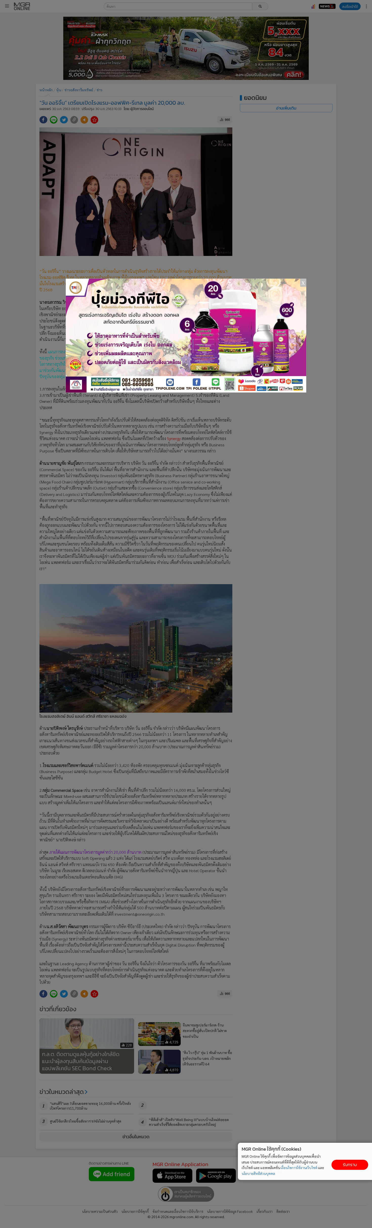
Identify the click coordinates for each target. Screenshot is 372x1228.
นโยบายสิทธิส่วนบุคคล (258, 1173)
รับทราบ (350, 1164)
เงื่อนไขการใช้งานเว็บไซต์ (299, 1167)
